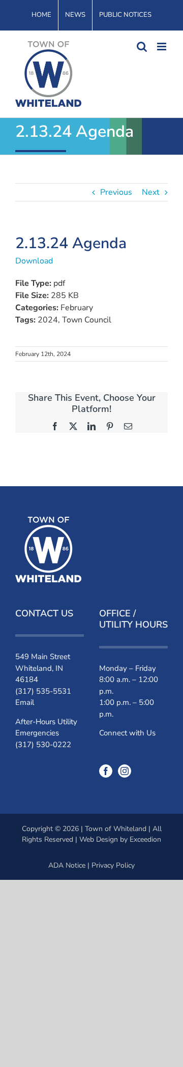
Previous (116, 192)
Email (24, 702)
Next (151, 192)
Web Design (98, 839)
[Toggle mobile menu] (162, 46)
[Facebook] (105, 771)
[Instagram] (124, 771)
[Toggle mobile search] (142, 46)
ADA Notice (66, 865)
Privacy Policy (113, 865)
